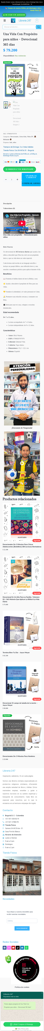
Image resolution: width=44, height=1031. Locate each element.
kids (11, 142)
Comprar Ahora (31, 183)
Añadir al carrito (31, 176)
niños (14, 142)
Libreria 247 (25, 20)
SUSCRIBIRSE (22, 928)
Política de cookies (22, 987)
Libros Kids (22, 136)
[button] (4, 20)
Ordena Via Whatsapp (20, 169)
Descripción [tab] (7, 203)
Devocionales (14, 136)
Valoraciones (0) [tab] (9, 208)
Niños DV (30, 136)
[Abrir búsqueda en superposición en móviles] (22, 27)
